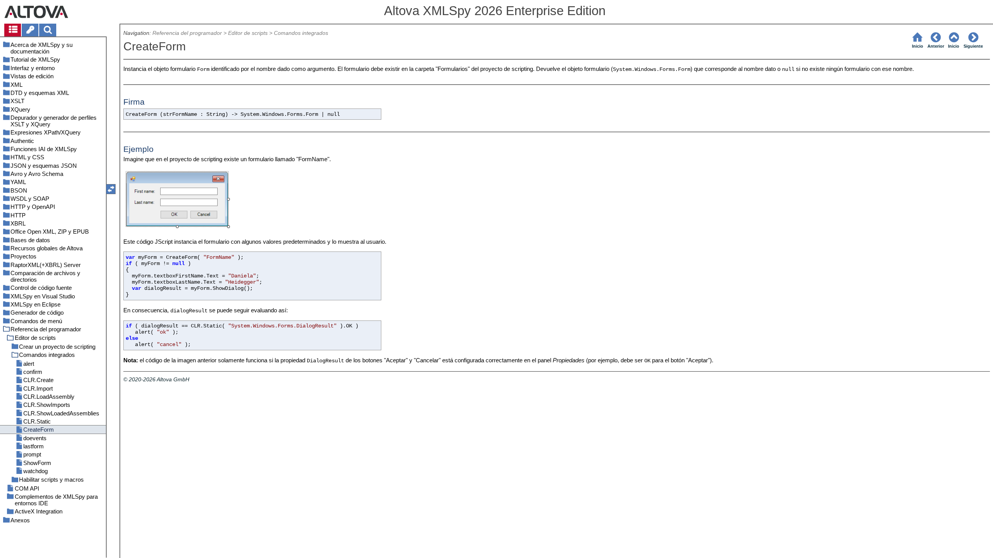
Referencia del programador (187, 33)
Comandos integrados (301, 33)
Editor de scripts (248, 33)
